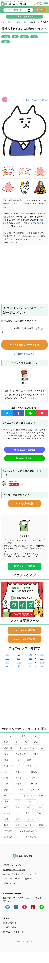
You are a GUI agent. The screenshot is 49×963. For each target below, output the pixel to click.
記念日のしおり (11, 837)
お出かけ (20, 772)
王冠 (6, 772)
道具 (6, 760)
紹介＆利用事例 (10, 923)
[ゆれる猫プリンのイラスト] (40, 171)
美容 (39, 813)
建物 (6, 802)
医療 (6, 825)
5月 (7, 659)
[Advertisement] (24, 70)
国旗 (41, 796)
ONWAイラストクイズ (13, 932)
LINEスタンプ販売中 (24, 566)
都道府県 (8, 831)
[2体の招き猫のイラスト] (24, 171)
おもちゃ (35, 772)
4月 (41, 655)
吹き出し (30, 766)
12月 (42, 663)
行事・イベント (11, 766)
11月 (30, 663)
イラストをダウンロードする (24, 345)
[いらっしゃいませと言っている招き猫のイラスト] (8, 171)
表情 (6, 784)
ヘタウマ (31, 819)
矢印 (6, 778)
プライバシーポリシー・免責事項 (18, 879)
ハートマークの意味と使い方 (35, 100)
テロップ (8, 796)
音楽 (28, 813)
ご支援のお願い (10, 927)
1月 (7, 655)
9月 (7, 663)
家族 (6, 807)
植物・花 (8, 748)
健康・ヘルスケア (24, 825)
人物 (35, 736)
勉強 (6, 754)
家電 (41, 825)
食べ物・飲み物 (27, 748)
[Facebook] (18, 413)
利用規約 (24, 213)
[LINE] (30, 413)
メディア (31, 802)
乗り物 (36, 754)
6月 (18, 659)
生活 (6, 819)
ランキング (21, 754)
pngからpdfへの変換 (24, 639)
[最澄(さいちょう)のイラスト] (40, 187)
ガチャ (44, 10)
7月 (30, 659)
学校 (18, 807)
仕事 (33, 778)
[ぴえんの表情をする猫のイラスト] (24, 187)
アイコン (20, 778)
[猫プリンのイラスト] (8, 187)
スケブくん (31, 837)
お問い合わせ (9, 883)
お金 (18, 760)
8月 (41, 659)
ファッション (26, 796)
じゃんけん (9, 736)
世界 (24, 736)
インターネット (11, 813)
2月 (18, 655)
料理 (18, 819)
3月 (30, 655)
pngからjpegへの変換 (24, 630)
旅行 (29, 807)
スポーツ (33, 784)
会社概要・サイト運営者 (14, 870)
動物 (6, 742)
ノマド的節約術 (27, 831)
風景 (6, 790)
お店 (18, 802)
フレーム (20, 790)
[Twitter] (7, 413)
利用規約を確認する (24, 16)
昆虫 (36, 742)
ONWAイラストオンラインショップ (19, 874)
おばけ (19, 784)
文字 (40, 807)
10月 (19, 663)
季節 (29, 760)
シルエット (36, 790)
